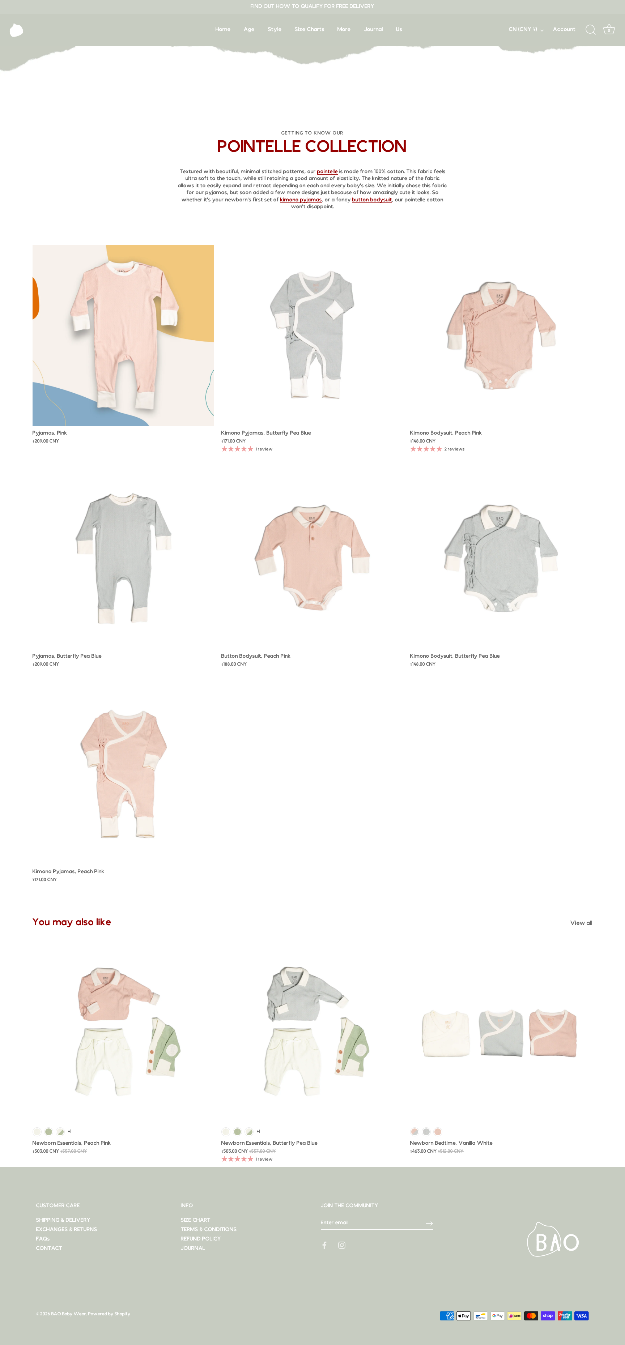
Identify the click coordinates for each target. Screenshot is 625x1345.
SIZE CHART (196, 1220)
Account (564, 29)
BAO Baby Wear (68, 1314)
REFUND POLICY (201, 1239)
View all (581, 923)
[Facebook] (324, 1245)
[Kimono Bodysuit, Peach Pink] (501, 335)
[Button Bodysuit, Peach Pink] (312, 558)
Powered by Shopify (109, 1314)
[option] (312, 47)
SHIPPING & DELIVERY (63, 1220)
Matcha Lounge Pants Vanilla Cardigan (60, 1132)
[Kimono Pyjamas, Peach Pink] (123, 774)
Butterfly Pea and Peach (415, 1132)
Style (275, 29)
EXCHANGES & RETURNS (66, 1229)
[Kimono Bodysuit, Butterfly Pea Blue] (501, 558)
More (344, 29)
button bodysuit (372, 200)
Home (223, 29)
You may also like (72, 922)
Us (399, 29)
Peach (438, 1132)
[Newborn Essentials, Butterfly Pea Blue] (312, 1032)
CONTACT (49, 1248)
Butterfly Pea (426, 1132)
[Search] (591, 30)
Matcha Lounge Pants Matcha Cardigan (48, 1132)
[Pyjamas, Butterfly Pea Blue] (123, 558)
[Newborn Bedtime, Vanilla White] (501, 1032)
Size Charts (309, 29)
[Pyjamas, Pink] (123, 335)
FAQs (43, 1239)
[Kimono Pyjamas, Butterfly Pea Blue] (312, 335)
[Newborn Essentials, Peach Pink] (123, 1032)
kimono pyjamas (301, 200)
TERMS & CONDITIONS (209, 1229)
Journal (373, 29)
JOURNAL (193, 1248)
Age (249, 29)
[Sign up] (429, 1223)
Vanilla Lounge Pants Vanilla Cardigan (37, 1132)
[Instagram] (341, 1245)
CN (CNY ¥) (523, 29)
